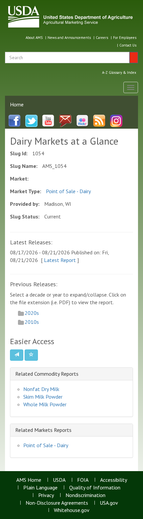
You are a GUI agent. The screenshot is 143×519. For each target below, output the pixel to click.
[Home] (71, 17)
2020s (32, 313)
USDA (59, 480)
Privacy (46, 495)
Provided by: (25, 203)
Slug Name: (24, 166)
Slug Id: (19, 153)
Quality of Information (94, 487)
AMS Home (28, 480)
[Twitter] (31, 120)
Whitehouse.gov (71, 510)
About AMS (34, 37)
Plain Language (40, 487)
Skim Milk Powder (43, 396)
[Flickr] (82, 120)
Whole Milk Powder (45, 404)
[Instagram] (116, 120)
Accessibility (113, 480)
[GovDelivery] (65, 120)
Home (17, 104)
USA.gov (109, 503)
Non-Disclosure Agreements (57, 503)
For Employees (124, 37)
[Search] (133, 57)
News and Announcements (69, 37)
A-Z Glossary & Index (119, 72)
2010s (32, 322)
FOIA (82, 480)
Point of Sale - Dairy (68, 191)
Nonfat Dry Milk (41, 389)
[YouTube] (48, 120)
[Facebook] (14, 120)
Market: (19, 178)
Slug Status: (25, 216)
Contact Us (127, 45)
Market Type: (25, 191)
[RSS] (99, 120)
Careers (102, 37)
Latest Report (60, 260)
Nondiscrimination (85, 495)
